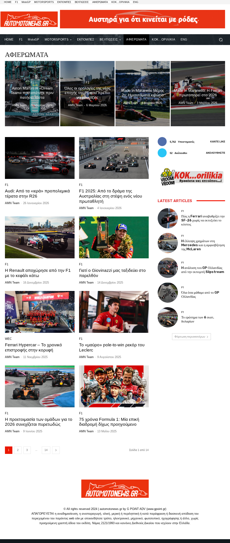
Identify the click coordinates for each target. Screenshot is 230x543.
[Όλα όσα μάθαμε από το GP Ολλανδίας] (168, 292)
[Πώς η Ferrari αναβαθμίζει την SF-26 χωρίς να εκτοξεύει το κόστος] (168, 218)
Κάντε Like (217, 141)
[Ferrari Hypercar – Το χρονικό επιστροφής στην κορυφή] (40, 312)
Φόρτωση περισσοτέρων (190, 336)
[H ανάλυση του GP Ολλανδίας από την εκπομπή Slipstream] (168, 268)
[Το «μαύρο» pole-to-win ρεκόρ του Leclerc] (114, 312)
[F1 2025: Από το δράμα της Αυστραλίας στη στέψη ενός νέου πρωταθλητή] (114, 158)
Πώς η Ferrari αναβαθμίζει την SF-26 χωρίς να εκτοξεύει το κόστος (203, 220)
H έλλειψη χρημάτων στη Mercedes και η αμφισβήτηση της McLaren (203, 245)
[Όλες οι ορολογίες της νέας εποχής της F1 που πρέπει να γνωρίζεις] (87, 93)
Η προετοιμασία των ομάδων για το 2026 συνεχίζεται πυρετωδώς (38, 422)
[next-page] (56, 450)
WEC (8, 338)
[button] (220, 39)
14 (46, 450)
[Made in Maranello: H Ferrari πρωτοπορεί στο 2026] (198, 93)
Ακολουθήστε (215, 152)
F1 (32, 82)
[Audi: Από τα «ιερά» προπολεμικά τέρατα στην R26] (40, 158)
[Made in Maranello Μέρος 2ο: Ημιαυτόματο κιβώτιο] (142, 93)
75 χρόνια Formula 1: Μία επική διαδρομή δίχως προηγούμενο (109, 422)
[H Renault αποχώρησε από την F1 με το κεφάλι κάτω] (40, 237)
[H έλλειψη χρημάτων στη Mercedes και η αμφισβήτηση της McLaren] (168, 243)
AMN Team (12, 203)
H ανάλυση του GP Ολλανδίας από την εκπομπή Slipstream (202, 270)
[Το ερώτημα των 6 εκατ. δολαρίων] (168, 317)
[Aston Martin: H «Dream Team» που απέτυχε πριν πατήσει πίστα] (32, 93)
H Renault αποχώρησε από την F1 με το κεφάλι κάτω (38, 273)
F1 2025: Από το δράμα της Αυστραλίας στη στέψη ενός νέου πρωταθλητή (110, 196)
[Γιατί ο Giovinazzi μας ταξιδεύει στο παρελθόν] (114, 237)
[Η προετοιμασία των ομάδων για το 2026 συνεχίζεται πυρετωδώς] (40, 386)
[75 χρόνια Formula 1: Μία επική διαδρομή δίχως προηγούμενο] (114, 386)
